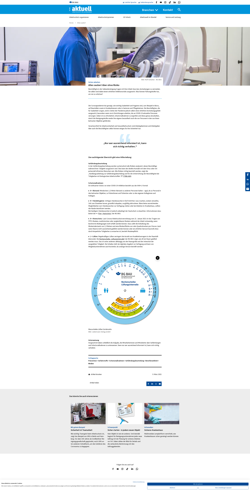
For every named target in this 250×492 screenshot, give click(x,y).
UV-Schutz (127, 17)
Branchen (148, 10)
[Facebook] (247, 174)
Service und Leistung (173, 17)
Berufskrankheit (152, 361)
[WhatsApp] (247, 183)
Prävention (92, 361)
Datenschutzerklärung (138, 482)
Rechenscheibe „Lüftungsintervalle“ (112, 239)
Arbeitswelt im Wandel (148, 17)
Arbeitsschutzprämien (106, 17)
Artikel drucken (96, 374)
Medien (91, 363)
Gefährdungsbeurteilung (135, 361)
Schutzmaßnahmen (117, 361)
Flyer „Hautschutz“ (105, 213)
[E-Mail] (247, 188)
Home (71, 23)
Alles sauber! (81, 23)
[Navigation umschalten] (179, 9)
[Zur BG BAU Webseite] (74, 2)
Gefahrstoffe (103, 361)
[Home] (80, 9)
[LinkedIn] (248, 179)
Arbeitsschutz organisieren (79, 17)
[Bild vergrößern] (158, 258)
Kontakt (168, 10)
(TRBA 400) (127, 176)
